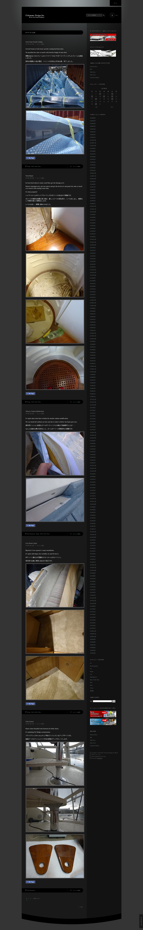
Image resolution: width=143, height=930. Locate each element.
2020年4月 (92, 322)
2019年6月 (92, 349)
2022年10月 (93, 245)
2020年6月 (92, 316)
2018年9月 (92, 374)
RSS (117, 15)
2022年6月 (92, 253)
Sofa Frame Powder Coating (34, 42)
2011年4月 (92, 620)
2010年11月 (93, 633)
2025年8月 (92, 151)
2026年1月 (92, 137)
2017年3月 (92, 424)
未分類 (91, 690)
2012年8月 (92, 576)
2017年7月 (92, 413)
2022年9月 (92, 247)
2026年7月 (92, 120)
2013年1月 (92, 562)
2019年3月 (92, 358)
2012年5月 (92, 584)
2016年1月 (92, 462)
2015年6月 (92, 482)
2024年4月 (92, 195)
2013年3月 (92, 556)
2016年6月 (92, 449)
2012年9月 (92, 573)
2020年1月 (92, 330)
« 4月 (96, 107)
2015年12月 (93, 465)
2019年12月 (93, 333)
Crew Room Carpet (31, 543)
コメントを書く (41, 44)
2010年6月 (92, 647)
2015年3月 (92, 490)
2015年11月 (93, 468)
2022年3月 (92, 261)
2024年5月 (92, 192)
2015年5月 (92, 484)
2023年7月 (92, 220)
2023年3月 (92, 231)
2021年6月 (92, 286)
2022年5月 (92, 256)
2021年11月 (93, 272)
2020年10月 (93, 305)
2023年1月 (92, 236)
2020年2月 (92, 327)
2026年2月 (92, 134)
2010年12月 (93, 631)
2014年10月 (93, 504)
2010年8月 (92, 642)
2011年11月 (93, 600)
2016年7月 (92, 446)
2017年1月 (92, 429)
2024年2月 (92, 200)
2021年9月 (92, 278)
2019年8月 (92, 344)
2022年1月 (92, 267)
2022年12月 (93, 239)
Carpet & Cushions (94, 77)
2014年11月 (93, 501)
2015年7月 (92, 479)
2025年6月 (92, 156)
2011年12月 (93, 598)
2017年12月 (93, 399)
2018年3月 (92, 391)
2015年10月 (93, 471)
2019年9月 (92, 341)
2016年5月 (92, 451)
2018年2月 (92, 393)
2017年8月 (92, 410)
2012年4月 (92, 587)
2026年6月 (92, 123)
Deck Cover (93, 74)
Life (91, 674)
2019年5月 (92, 352)
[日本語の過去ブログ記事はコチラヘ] (103, 724)
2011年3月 (92, 622)
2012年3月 (92, 589)
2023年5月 (92, 225)
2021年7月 (92, 283)
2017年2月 (92, 427)
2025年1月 (92, 170)
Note (91, 682)
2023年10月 (93, 211)
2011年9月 (92, 606)
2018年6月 (92, 382)
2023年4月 (92, 228)
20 (112, 99)
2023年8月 (92, 217)
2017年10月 (93, 405)
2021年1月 (92, 297)
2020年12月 (93, 300)
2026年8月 (92, 118)
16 (96, 99)
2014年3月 (92, 523)
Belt (91, 69)
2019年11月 (93, 336)
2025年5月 (92, 159)
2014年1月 (92, 529)
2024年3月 (92, 198)
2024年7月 (92, 187)
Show (91, 685)
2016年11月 (93, 435)
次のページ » (37, 898)
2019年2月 (92, 360)
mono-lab (103, 756)
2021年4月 (92, 291)
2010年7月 (92, 644)
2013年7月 (92, 545)
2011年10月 (93, 603)
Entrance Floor (93, 66)
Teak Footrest (30, 721)
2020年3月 (92, 325)
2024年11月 (93, 176)
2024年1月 (92, 203)
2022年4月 (92, 258)
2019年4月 (92, 355)
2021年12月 (93, 269)
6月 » (112, 107)
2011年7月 (92, 611)
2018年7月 (92, 380)
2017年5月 (92, 418)
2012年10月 (93, 570)
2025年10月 (93, 145)
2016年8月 (92, 443)
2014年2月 (92, 526)
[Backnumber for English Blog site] (103, 716)
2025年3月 (92, 165)
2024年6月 (92, 189)
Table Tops (92, 72)
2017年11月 (93, 402)
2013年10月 (93, 537)
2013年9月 (92, 540)
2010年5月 (92, 650)
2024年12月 (93, 173)
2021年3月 (92, 294)
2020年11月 (93, 302)
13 (112, 96)
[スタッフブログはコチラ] (103, 56)
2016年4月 (92, 454)
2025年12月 (93, 140)
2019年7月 (92, 347)
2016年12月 (93, 432)
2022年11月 (93, 242)
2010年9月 (92, 639)
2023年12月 (93, 206)
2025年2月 (92, 167)
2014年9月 (92, 507)
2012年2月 (92, 592)
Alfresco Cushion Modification (35, 411)
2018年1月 (92, 396)
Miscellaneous (93, 677)
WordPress (99, 758)
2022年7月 (92, 250)
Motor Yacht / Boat (36, 166)
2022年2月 (92, 264)
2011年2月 (92, 625)
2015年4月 (92, 487)
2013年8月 (92, 542)
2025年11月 (93, 143)
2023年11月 (93, 209)
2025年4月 (92, 162)
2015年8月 (92, 476)
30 (96, 104)
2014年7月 (92, 512)
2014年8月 (92, 509)
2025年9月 (92, 148)
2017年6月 (92, 416)
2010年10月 (93, 636)
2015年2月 (92, 493)
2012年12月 (93, 564)
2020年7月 (92, 313)
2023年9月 (92, 214)
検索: (91, 701)
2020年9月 (92, 308)
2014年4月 (92, 520)
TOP (81, 907)
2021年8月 (92, 280)
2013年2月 (92, 559)
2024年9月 (92, 181)
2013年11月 (93, 534)
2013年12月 (93, 531)
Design (28, 166)
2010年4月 (92, 653)
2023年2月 (92, 233)
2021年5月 (92, 289)
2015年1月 (92, 496)
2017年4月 (92, 421)
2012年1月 (92, 595)
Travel (91, 688)
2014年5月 (92, 518)
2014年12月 (93, 498)
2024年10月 (93, 178)
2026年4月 (92, 129)
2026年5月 (92, 126)
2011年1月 (92, 628)
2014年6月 (92, 515)
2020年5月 (92, 319)
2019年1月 (92, 363)
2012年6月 (92, 581)
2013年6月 (92, 548)
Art (91, 663)
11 (104, 96)
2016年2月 (92, 460)
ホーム (115, 3)
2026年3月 (92, 131)
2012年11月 (93, 567)
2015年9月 (92, 474)
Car (91, 668)
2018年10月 (93, 371)
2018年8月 (92, 377)
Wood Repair (29, 176)
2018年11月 (93, 369)
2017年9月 (92, 407)
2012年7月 (92, 578)
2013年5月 (92, 551)
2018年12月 (93, 366)
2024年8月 (92, 184)
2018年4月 (92, 388)
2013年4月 (92, 553)
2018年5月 (92, 385)
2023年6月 (92, 223)
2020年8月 (92, 311)
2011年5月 (92, 617)
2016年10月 (93, 438)
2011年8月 (92, 609)
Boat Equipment (31, 533)
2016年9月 (92, 440)
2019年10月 (93, 338)
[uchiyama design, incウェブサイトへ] (103, 40)
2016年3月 (92, 457)
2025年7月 (92, 154)
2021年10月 (93, 275)
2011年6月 (92, 614)
